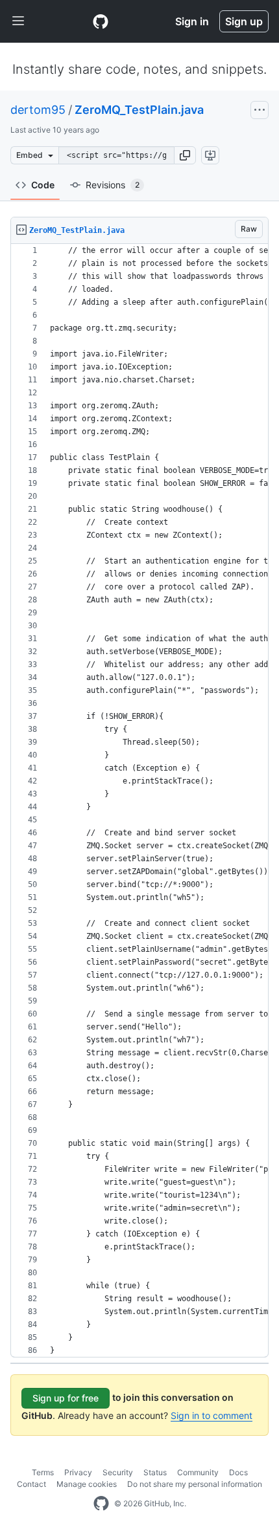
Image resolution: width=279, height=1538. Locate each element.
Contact (31, 1484)
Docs (238, 1472)
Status (155, 1472)
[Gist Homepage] (100, 21)
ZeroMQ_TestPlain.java (139, 109)
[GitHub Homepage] (101, 1503)
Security (118, 1472)
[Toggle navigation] (18, 21)
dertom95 (38, 109)
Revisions (113, 184)
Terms (43, 1472)
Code (43, 184)
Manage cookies (86, 1484)
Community (198, 1472)
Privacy (78, 1472)
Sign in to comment (211, 1415)
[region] (139, 800)
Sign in (192, 21)
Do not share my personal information (194, 1484)
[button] (185, 155)
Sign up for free (65, 1397)
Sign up (244, 21)
